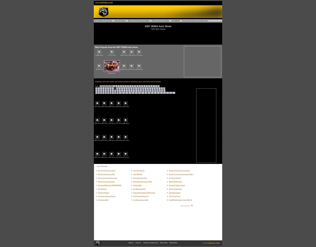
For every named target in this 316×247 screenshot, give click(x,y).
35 (108, 88)
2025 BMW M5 (175, 20)
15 (126, 86)
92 (101, 93)
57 (159, 88)
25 (149, 86)
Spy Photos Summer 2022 (140, 200)
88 (162, 90)
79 (141, 90)
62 (101, 90)
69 (117, 90)
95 (108, 93)
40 (119, 88)
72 (124, 90)
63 (103, 90)
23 (144, 86)
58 (162, 88)
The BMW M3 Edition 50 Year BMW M (180, 200)
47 (136, 88)
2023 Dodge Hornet (174, 192)
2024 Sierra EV (102, 189)
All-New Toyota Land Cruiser (106, 181)
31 (99, 88)
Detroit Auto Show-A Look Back (142, 181)
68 (115, 90)
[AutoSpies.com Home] (104, 4)
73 (127, 90)
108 (146, 93)
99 (117, 93)
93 (103, 93)
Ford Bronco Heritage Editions (106, 196)
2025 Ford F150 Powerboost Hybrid (138, 20)
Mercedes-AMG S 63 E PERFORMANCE (109, 185)
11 (116, 86)
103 (130, 93)
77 (136, 90)
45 (131, 88)
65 (108, 90)
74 (129, 90)
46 (134, 88)
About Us (130, 242)
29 (158, 86)
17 (130, 86)
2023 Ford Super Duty (175, 189)
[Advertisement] (158, 36)
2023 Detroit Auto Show (140, 178)
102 (126, 93)
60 (96, 90)
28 (156, 86)
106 (139, 93)
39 (117, 88)
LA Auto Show (137, 185)
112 (158, 93)
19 (135, 86)
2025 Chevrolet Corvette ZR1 (160, 20)
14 (123, 86)
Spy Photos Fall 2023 (175, 178)
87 (160, 90)
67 (113, 90)
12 (118, 86)
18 (133, 86)
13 (121, 86)
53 (150, 88)
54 (152, 88)
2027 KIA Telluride (120, 20)
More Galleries (185, 205)
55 (155, 88)
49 (141, 88)
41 (122, 88)
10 (114, 86)
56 (157, 88)
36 (110, 88)
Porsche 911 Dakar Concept (177, 185)
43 (127, 88)
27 (154, 86)
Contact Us (138, 242)
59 (164, 88)
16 (128, 86)
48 (138, 88)
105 (136, 93)
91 (99, 93)
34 (106, 88)
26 (151, 86)
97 (113, 93)
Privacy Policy (164, 242)
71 (122, 90)
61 (99, 90)
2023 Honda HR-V (103, 200)
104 (133, 93)
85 (155, 90)
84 (153, 90)
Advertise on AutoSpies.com (150, 242)
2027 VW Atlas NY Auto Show (103, 20)
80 (143, 90)
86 (157, 90)
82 (148, 90)
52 (148, 88)
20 (137, 86)
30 (96, 88)
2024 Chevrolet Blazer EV (140, 196)
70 (120, 90)
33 (103, 88)
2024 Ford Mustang (103, 192)
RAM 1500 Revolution (175, 181)
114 (164, 93)
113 (161, 93)
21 (140, 86)
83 (150, 90)
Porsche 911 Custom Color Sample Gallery (195, 20)
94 (106, 93)
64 (106, 90)
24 (147, 86)
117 (174, 93)
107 (142, 93)
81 (146, 90)
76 (134, 90)
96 (110, 93)
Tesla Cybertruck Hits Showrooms (107, 178)
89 (164, 90)
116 (170, 93)
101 (123, 93)
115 (167, 93)
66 (110, 90)
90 (96, 93)
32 (101, 88)
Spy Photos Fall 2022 (139, 189)
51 (145, 88)
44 (129, 88)
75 (131, 90)
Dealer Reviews (173, 242)
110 (152, 93)
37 (113, 88)
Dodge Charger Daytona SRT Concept (144, 192)
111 (155, 93)
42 (124, 88)
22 (142, 86)
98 (115, 93)
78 (138, 90)
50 (143, 88)
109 (149, 93)
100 (120, 93)
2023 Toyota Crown (174, 196)
